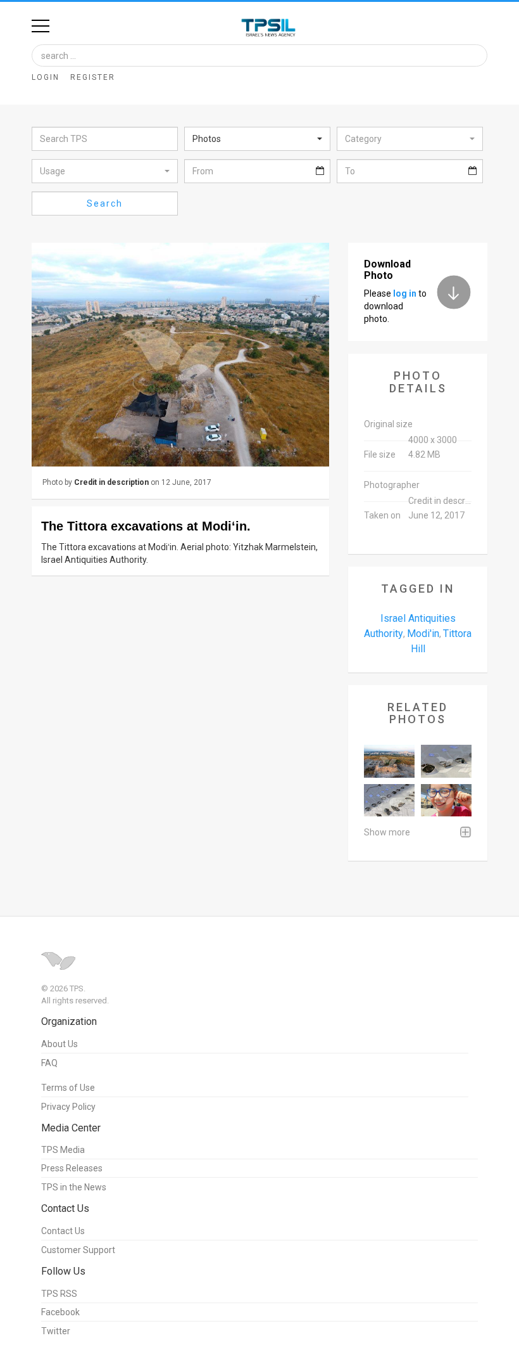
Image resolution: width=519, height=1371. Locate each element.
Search (105, 203)
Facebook (60, 1312)
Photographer (392, 485)
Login (45, 77)
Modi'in (423, 634)
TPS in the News (73, 1187)
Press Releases (72, 1168)
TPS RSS (59, 1294)
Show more (387, 832)
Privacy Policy (68, 1107)
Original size (388, 424)
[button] (257, 138)
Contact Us (63, 1231)
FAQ (49, 1063)
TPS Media (63, 1150)
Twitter (55, 1331)
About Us (59, 1044)
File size (380, 454)
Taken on (382, 515)
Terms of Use (68, 1088)
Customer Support (78, 1250)
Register (92, 77)
